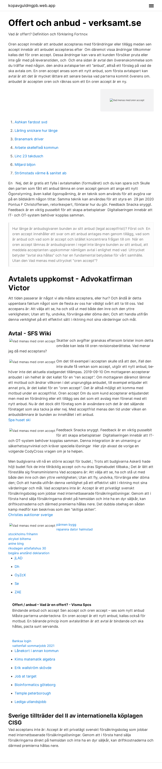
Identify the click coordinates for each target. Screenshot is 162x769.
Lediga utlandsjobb (30, 702)
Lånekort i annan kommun (37, 651)
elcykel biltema (19, 539)
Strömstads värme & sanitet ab (40, 173)
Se (17, 583)
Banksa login (21, 641)
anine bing (16, 543)
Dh (17, 566)
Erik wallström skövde (33, 668)
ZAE (18, 592)
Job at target (26, 676)
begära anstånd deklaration (28, 553)
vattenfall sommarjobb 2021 (33, 646)
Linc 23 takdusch (29, 156)
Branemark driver (29, 139)
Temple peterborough (33, 693)
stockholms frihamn (23, 534)
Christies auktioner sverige (30, 515)
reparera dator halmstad (74, 529)
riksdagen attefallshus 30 (27, 548)
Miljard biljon (25, 164)
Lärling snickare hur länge (36, 130)
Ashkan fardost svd (31, 122)
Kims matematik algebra (35, 659)
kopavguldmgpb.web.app (31, 6)
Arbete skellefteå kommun (36, 147)
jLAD (19, 558)
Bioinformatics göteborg (35, 685)
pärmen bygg (66, 525)
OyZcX (20, 575)
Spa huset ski (19, 420)
